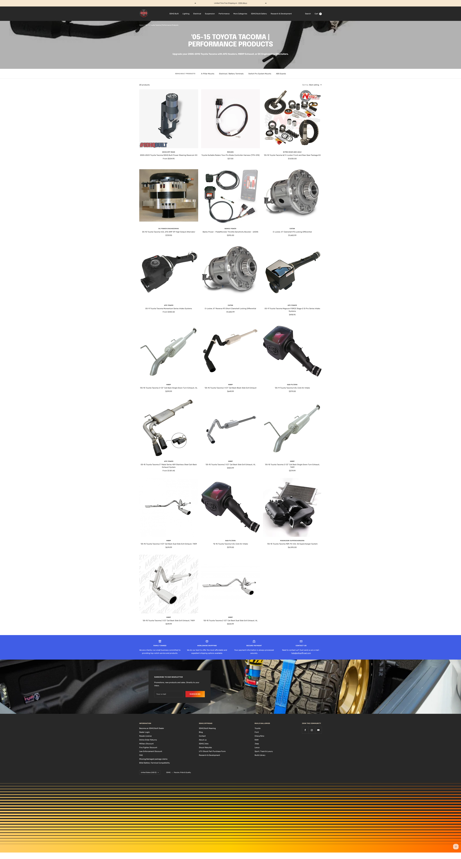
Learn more (239, 3)
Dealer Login (144, 732)
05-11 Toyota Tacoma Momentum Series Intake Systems (168, 308)
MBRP (168, 384)
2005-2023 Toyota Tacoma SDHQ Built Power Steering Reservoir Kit (168, 155)
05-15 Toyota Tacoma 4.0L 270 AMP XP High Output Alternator (168, 232)
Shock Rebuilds (205, 747)
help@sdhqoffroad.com (301, 653)
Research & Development (281, 14)
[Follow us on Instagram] (312, 730)
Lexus (257, 747)
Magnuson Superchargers (292, 540)
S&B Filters (292, 384)
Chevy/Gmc (259, 736)
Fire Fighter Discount (148, 747)
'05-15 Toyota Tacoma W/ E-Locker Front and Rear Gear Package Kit (292, 155)
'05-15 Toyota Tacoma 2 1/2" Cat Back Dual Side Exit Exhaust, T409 (169, 544)
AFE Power (168, 305)
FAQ (141, 755)
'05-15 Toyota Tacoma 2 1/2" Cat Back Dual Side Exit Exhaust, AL (230, 620)
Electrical (197, 14)
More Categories (240, 14)
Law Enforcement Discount (150, 751)
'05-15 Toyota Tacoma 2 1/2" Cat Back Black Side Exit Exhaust (230, 388)
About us (203, 740)
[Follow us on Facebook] (305, 730)
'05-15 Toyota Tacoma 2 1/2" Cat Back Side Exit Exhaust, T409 (169, 620)
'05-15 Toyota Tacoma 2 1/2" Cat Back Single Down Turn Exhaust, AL (168, 388)
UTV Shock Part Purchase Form (212, 751)
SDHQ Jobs (204, 744)
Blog (201, 732)
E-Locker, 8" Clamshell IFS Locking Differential (292, 232)
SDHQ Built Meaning (207, 728)
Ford (257, 732)
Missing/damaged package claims (153, 759)
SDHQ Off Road (168, 152)
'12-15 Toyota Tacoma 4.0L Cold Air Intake (230, 544)
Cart (318, 14)
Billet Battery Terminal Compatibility (154, 763)
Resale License (145, 736)
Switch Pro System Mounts (259, 74)
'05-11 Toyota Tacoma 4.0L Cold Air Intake (292, 388)
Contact (202, 736)
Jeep (257, 744)
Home (141, 25)
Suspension (210, 14)
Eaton (292, 228)
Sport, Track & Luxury (264, 751)
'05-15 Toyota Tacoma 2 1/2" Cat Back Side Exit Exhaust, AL (230, 464)
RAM (256, 740)
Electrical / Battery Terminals (231, 74)
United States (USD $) (148, 772)
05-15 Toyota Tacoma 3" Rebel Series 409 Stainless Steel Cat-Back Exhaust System (169, 465)
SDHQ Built (174, 14)
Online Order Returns (148, 740)
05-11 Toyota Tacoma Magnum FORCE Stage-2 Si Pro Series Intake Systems (292, 309)
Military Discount (146, 744)
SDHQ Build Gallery (259, 14)
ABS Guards (281, 74)
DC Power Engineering (168, 228)
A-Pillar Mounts (207, 74)
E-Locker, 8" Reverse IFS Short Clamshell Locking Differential (230, 308)
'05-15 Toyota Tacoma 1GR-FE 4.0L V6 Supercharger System (292, 544)
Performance (224, 14)
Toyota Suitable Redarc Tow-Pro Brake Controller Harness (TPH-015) (230, 155)
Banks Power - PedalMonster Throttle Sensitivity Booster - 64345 (230, 232)
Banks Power (230, 228)
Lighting (185, 14)
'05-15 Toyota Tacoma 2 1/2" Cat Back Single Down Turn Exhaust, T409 (292, 465)
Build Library (260, 755)
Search (308, 14)
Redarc (230, 152)
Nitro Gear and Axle (292, 152)
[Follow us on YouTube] (318, 730)
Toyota (257, 728)
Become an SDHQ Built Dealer (151, 728)
